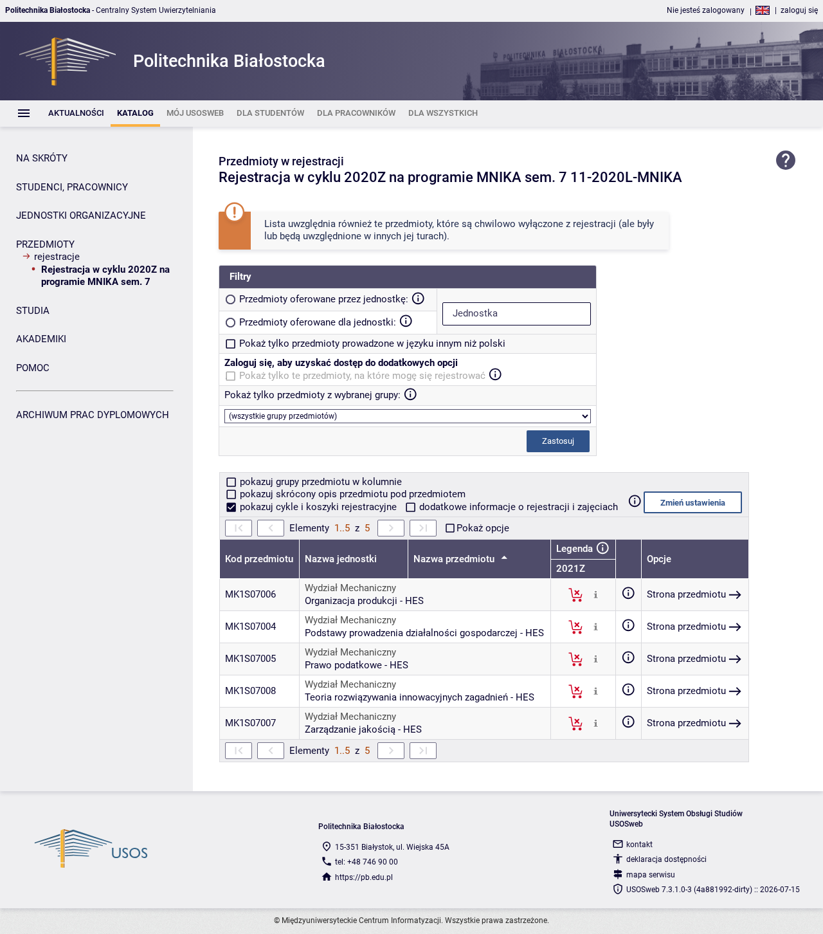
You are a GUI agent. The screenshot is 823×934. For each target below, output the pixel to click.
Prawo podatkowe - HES (356, 665)
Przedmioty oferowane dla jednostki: (318, 322)
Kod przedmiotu (259, 559)
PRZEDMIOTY (45, 244)
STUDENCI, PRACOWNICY (72, 187)
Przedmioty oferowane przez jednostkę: (324, 299)
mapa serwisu (650, 874)
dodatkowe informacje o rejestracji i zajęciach (517, 507)
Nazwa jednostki (341, 559)
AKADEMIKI (41, 339)
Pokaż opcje (483, 528)
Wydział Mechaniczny (350, 588)
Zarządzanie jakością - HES (363, 729)
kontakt (639, 844)
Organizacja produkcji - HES (364, 601)
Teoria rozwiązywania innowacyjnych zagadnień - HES (419, 697)
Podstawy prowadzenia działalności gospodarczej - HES (424, 633)
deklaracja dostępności (666, 859)
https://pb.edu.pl (364, 877)
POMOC (33, 368)
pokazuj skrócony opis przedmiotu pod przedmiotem (351, 494)
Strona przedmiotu (686, 594)
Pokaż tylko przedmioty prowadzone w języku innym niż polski (372, 343)
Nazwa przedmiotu (455, 559)
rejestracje (57, 256)
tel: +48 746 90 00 (366, 861)
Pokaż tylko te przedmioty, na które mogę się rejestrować (362, 375)
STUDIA (33, 310)
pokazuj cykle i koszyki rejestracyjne (318, 507)
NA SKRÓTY (42, 158)
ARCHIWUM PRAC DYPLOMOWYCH (92, 415)
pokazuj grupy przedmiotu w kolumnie (319, 482)
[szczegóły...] (596, 594)
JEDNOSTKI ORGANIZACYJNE (81, 215)
